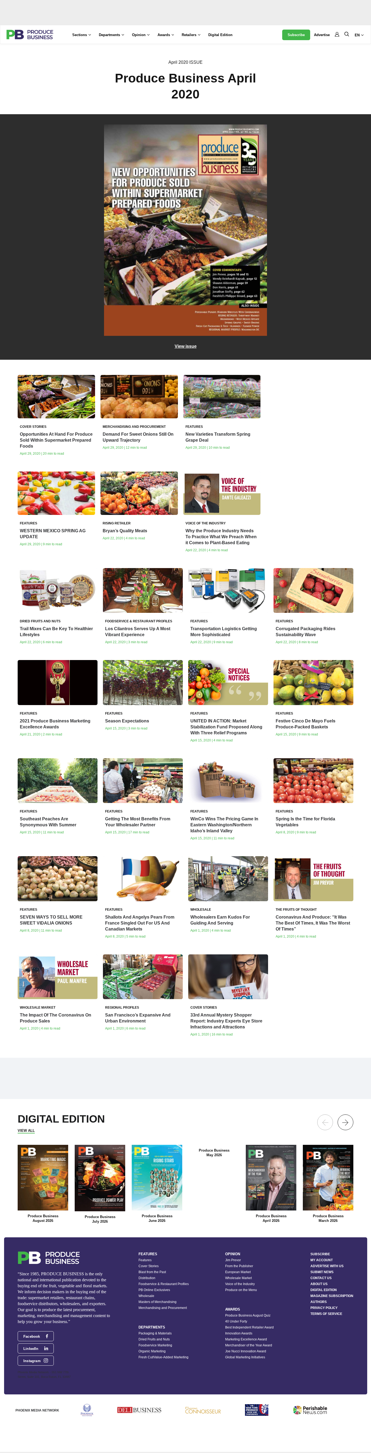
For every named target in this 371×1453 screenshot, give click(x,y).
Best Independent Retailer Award (249, 1327)
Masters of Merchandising (158, 1302)
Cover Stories (149, 1266)
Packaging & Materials (155, 1333)
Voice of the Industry (240, 1284)
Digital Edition (220, 35)
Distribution (147, 1278)
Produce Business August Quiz (248, 1315)
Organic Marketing (152, 1351)
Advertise (322, 35)
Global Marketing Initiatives (245, 1357)
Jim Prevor (233, 1260)
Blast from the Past (152, 1272)
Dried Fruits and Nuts (154, 1339)
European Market (238, 1272)
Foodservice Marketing (155, 1345)
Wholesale (146, 1296)
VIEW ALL (26, 1131)
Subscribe (296, 35)
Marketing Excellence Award (246, 1339)
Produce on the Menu (241, 1290)
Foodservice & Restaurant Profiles (164, 1284)
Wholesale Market (238, 1278)
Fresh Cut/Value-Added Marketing (163, 1357)
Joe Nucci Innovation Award (245, 1351)
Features (145, 1260)
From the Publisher (239, 1266)
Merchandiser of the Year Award (248, 1345)
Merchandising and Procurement (163, 1308)
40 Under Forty (236, 1321)
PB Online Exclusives (154, 1290)
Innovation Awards (238, 1333)
